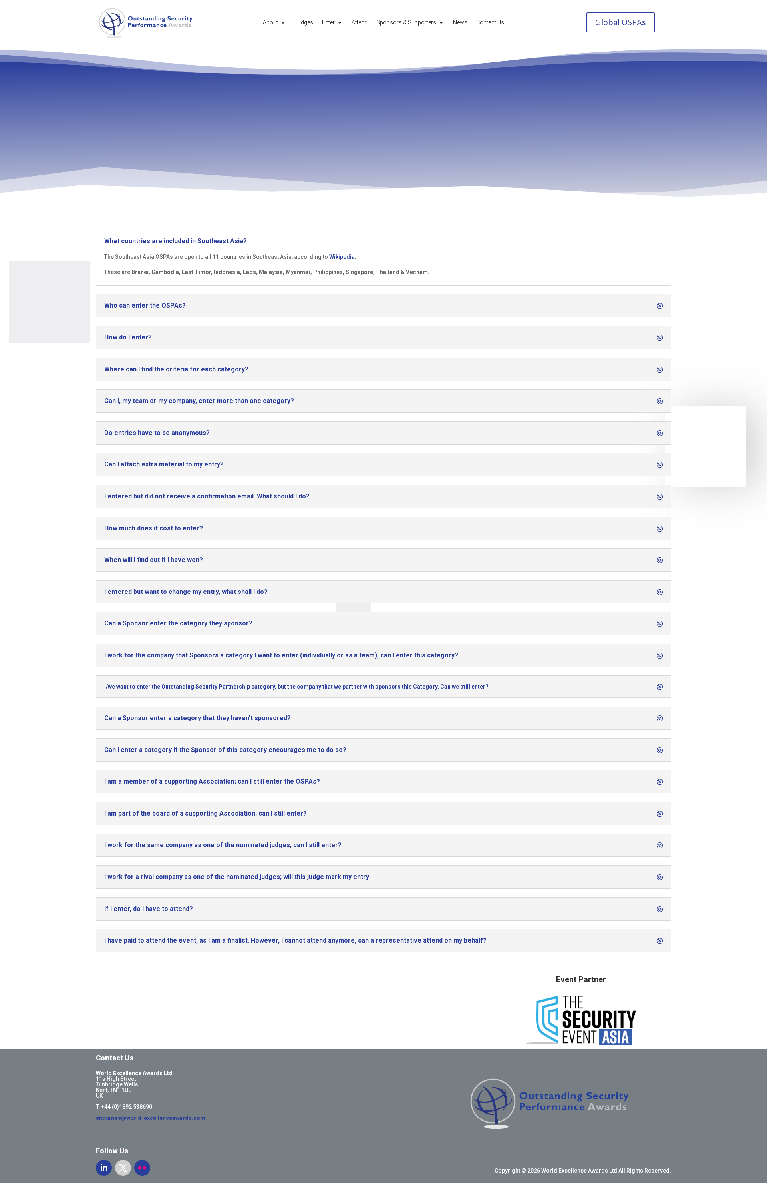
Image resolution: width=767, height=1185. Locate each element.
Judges (304, 23)
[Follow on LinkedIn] (104, 1168)
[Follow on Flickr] (142, 1168)
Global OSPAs (620, 22)
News (460, 23)
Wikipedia (342, 257)
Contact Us (490, 23)
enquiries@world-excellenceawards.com (150, 1118)
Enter (328, 23)
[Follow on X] (123, 1168)
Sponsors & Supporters (406, 23)
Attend (360, 23)
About (270, 23)
